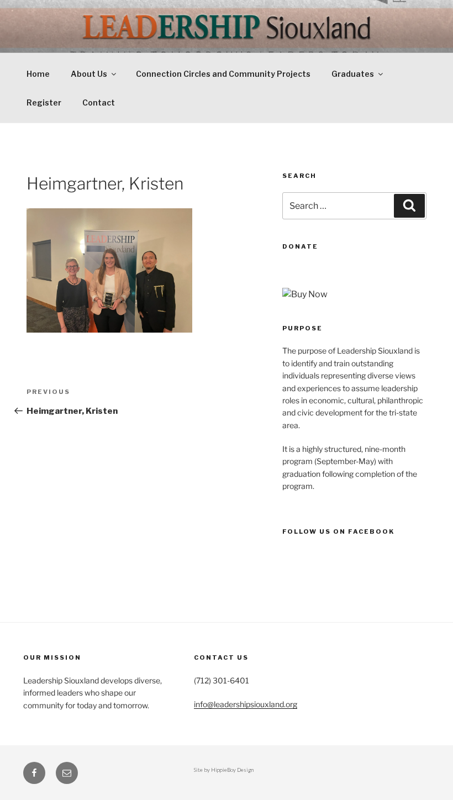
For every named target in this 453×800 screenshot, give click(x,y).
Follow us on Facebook (338, 531)
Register (44, 102)
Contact (98, 102)
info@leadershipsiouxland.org (245, 704)
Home (38, 73)
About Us (89, 73)
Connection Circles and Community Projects (223, 73)
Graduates (352, 73)
